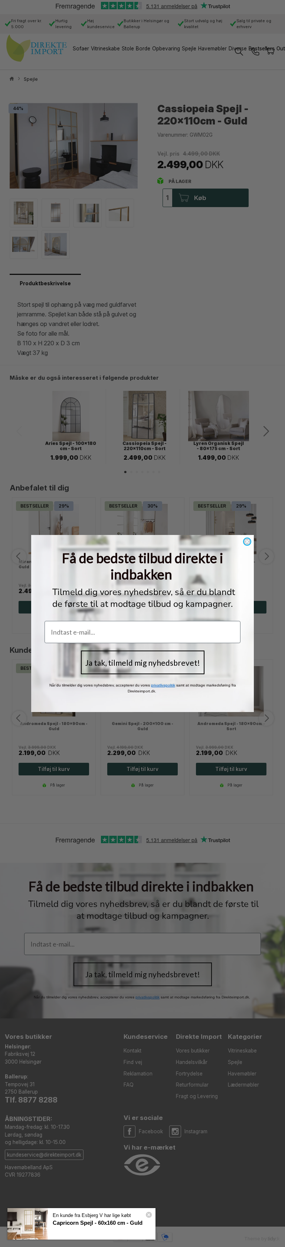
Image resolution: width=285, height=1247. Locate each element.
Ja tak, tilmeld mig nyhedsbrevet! (142, 662)
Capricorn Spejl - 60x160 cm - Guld (97, 1223)
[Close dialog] (247, 541)
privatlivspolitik (163, 685)
